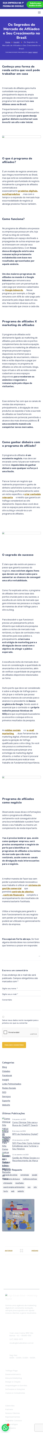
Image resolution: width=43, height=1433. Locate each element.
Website (6, 1105)
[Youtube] (19, 1319)
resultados (19, 1183)
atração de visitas (10, 1175)
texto (5, 1191)
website (21, 1191)
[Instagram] (13, 1319)
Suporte (6, 1100)
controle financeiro (13, 895)
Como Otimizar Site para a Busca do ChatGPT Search (25, 1124)
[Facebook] (7, 1319)
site (35, 1187)
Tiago (30, 52)
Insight (16, 42)
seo (29, 1187)
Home (7, 42)
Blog (4, 1067)
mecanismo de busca (11, 1179)
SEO (4, 1092)
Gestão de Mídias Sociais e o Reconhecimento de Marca (26, 1159)
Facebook (7, 1075)
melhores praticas (30, 1179)
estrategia (25, 1175)
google (34, 1175)
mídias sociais (13, 730)
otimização (7, 1183)
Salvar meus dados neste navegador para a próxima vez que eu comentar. (20, 1021)
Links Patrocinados (11, 1084)
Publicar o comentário (14, 1045)
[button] (5, 1427)
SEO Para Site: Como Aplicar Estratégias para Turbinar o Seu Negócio (26, 1146)
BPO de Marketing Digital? (25, 1134)
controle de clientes (23, 891)
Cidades (6, 1071)
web (12, 1191)
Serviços (6, 1096)
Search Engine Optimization (13, 1187)
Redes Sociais (9, 1088)
